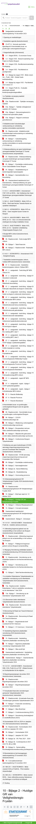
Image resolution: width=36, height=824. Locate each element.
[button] (31, 18)
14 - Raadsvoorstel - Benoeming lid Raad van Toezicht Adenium (17, 617)
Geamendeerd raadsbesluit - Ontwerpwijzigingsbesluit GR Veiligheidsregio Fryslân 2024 (17, 513)
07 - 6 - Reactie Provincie (13, 397)
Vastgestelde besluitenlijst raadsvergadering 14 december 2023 (14, 32)
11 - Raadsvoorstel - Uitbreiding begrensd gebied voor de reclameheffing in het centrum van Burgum (17, 538)
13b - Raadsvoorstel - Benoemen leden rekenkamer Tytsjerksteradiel (16, 606)
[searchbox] (15, 18)
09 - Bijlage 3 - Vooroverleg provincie (17, 475)
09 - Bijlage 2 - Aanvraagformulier (16, 465)
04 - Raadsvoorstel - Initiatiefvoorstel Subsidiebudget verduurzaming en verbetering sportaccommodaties (17, 133)
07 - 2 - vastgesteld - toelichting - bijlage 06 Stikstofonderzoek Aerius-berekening (18, 304)
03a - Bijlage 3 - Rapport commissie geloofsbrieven (15, 119)
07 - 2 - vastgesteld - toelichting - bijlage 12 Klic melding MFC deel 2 (18, 336)
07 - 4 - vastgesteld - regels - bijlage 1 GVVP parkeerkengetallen (16, 385)
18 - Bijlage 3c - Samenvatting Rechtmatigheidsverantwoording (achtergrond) (17, 748)
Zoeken (3, 14)
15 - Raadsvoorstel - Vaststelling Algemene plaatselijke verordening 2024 (15, 639)
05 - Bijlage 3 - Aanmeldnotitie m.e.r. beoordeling (15, 176)
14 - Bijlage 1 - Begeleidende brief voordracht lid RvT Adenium (15, 623)
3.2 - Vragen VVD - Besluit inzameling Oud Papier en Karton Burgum (17, 60)
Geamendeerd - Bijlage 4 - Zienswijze (17, 519)
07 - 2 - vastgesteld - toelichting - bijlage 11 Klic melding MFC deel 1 (17, 331)
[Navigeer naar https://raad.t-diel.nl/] (10, 7)
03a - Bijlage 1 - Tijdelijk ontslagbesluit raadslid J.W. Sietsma (16, 108)
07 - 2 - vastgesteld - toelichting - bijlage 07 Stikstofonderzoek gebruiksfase (18, 309)
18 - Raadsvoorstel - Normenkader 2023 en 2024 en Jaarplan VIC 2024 (17, 728)
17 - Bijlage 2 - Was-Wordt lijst (15, 709)
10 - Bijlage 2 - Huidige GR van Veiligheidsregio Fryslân (14, 500)
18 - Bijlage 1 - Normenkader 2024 (16, 732)
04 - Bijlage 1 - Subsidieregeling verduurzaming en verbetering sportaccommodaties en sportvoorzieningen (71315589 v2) (16, 142)
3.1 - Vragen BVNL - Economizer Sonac (18, 55)
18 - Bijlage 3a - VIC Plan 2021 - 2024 (17, 738)
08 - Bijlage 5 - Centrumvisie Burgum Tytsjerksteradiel (16, 440)
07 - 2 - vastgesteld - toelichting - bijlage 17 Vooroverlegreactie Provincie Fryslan (18, 363)
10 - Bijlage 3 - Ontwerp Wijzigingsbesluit (18, 505)
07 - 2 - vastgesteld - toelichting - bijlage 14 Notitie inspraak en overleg (18, 347)
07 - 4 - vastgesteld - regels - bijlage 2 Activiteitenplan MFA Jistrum (16, 390)
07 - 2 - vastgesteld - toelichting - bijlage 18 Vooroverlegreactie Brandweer (18, 368)
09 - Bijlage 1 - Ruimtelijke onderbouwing (19, 462)
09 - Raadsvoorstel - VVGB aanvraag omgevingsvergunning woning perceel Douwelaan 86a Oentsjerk (16, 457)
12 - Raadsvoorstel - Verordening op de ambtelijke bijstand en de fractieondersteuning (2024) (17, 559)
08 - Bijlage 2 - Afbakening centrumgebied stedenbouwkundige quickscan (17, 424)
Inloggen (28, 822)
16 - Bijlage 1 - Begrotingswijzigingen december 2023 (16, 686)
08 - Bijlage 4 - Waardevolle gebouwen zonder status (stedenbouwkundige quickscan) (17, 435)
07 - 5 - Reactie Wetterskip (14, 394)
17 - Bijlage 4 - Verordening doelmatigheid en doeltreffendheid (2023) (17, 717)
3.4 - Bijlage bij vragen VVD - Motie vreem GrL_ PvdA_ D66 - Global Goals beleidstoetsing (17, 77)
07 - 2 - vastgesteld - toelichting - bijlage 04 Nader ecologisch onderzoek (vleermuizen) (18, 293)
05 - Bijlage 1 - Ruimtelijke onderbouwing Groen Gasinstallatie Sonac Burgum (17, 165)
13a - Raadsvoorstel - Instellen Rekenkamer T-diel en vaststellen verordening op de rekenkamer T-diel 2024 (17, 588)
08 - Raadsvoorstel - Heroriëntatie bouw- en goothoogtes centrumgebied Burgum (17, 413)
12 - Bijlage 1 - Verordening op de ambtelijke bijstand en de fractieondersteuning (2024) (17, 567)
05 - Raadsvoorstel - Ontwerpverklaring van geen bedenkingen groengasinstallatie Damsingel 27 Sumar (16, 159)
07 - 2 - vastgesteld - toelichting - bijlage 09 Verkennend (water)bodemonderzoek (18, 320)
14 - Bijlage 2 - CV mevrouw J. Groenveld (19, 627)
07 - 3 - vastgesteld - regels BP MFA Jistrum (15, 379)
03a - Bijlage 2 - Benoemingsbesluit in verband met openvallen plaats (16, 113)
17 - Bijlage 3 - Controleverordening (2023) (19, 712)
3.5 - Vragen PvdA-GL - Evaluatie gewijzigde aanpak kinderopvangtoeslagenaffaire (14, 90)
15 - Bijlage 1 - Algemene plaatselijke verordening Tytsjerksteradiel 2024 (16, 645)
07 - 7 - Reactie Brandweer (14, 401)
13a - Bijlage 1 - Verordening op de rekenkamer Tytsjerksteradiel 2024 (15, 595)
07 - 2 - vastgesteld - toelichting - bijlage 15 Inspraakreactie (18, 352)
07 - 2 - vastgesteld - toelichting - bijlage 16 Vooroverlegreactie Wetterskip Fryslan (18, 358)
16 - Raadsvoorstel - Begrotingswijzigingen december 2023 (15, 680)
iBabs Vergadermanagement (12, 822)
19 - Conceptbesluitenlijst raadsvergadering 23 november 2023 (14, 762)
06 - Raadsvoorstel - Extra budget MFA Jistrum (16, 240)
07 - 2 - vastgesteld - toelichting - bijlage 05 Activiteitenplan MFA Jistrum (18, 298)
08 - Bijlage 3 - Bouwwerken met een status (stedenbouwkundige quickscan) (16, 429)
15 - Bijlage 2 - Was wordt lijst (15, 649)
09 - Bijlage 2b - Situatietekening (16, 472)
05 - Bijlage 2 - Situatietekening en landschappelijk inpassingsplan (15, 171)
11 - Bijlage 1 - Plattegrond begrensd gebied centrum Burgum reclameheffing (15, 545)
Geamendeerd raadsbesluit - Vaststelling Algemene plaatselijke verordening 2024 (17, 653)
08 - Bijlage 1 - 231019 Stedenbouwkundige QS (11, 419)
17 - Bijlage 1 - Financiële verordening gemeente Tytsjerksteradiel (16, 705)
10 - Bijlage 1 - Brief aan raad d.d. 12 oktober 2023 (15, 495)
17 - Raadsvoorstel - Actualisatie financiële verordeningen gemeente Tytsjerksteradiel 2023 (18, 699)
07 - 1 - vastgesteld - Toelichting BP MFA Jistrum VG (17, 271)
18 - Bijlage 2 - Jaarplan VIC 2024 (16, 735)
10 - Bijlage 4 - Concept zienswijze (16, 508)
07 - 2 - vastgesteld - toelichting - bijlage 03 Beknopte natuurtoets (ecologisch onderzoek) (18, 288)
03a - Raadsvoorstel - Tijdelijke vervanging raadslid (18, 102)
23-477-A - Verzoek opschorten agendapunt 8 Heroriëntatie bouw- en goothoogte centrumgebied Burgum (14, 46)
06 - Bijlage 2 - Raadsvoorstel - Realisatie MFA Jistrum (17, 249)
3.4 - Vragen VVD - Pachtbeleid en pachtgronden (15, 71)
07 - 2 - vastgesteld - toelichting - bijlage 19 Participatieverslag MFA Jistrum (18, 374)
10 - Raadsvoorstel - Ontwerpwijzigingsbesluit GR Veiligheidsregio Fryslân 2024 (17, 489)
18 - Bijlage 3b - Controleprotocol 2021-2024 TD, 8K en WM (16, 743)
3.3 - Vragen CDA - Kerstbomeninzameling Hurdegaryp (17, 65)
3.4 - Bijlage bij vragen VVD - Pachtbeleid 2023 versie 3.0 (17, 84)
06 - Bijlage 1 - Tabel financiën (15, 244)
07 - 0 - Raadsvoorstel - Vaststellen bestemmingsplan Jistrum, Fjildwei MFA (15, 266)
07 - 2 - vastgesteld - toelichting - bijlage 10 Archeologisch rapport (18, 325)
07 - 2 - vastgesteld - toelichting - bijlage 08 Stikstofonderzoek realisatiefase (18, 314)
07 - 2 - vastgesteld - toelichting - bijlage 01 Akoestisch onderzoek (18, 277)
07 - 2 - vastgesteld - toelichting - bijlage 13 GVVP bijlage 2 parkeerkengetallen (18, 341)
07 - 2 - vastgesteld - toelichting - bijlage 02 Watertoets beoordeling (18, 282)
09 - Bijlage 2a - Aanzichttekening (16, 469)
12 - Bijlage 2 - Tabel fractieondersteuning (19, 572)
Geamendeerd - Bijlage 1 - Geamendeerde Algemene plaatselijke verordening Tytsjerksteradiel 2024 (17, 660)
